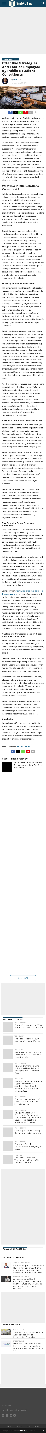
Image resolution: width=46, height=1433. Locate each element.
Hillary (15, 79)
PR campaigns (23, 746)
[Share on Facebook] (10, 111)
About (9, 1426)
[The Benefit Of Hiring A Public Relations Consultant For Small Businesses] (7, 767)
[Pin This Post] (25, 111)
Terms (36, 1426)
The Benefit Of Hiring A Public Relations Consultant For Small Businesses (28, 765)
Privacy (28, 1426)
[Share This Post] (15, 111)
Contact (18, 1426)
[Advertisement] (23, 30)
